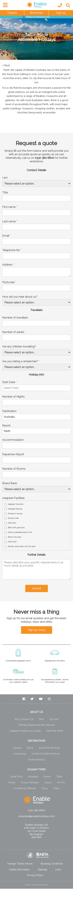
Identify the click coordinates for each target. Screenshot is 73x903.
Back (7, 65)
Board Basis (9, 483)
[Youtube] (40, 699)
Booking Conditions (52, 863)
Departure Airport (13, 454)
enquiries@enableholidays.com (36, 816)
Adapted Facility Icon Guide (25, 730)
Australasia (20, 753)
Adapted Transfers (15, 504)
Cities (59, 776)
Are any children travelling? (19, 346)
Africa (30, 747)
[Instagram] (49, 699)
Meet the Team (54, 730)
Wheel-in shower (15, 514)
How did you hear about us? (20, 296)
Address (8, 264)
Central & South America (45, 753)
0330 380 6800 (36, 810)
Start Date (9, 382)
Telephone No (11, 250)
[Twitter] (32, 699)
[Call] (60, 5)
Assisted (33, 776)
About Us (36, 711)
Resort (6, 425)
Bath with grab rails (16, 527)
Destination (9, 411)
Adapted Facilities (13, 498)
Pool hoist (12, 542)
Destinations (36, 740)
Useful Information (19, 869)
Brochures (36, 12)
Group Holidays (30, 782)
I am (5, 177)
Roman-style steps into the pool (21, 546)
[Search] (68, 5)
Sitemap (42, 869)
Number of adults (13, 332)
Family (11, 782)
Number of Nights (13, 396)
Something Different (25, 788)
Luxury (48, 782)
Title (5, 192)
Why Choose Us (24, 719)
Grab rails (12, 523)
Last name (9, 221)
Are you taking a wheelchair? (21, 361)
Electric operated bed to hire (20, 532)
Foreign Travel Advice (20, 863)
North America (36, 759)
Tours (44, 788)
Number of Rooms (14, 468)
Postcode (9, 282)
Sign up (61, 12)
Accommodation (13, 439)
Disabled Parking (15, 509)
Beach (47, 776)
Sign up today (36, 629)
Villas (56, 788)
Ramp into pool (14, 537)
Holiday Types (36, 769)
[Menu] (4, 4)
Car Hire (53, 719)
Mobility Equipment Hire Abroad (36, 724)
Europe (17, 747)
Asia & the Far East (49, 747)
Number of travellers (15, 317)
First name (9, 207)
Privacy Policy (35, 875)
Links (58, 869)
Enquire (12, 12)
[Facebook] (24, 699)
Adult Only (17, 776)
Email (6, 235)
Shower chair (13, 518)
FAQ (41, 719)
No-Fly (61, 782)
